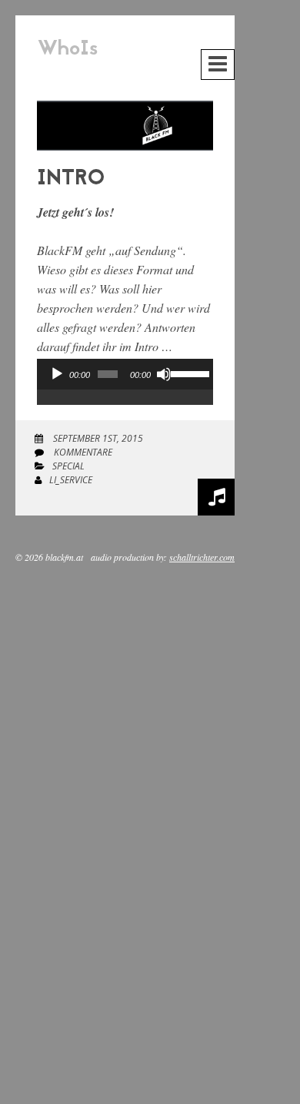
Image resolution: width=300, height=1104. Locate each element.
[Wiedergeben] (57, 374)
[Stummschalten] (164, 374)
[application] (125, 389)
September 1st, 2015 (97, 438)
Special (68, 465)
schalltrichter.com (202, 557)
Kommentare (82, 452)
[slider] (188, 372)
